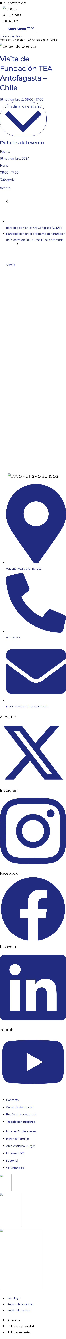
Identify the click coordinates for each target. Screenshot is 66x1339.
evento (5, 188)
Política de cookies (18, 1310)
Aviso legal (13, 1298)
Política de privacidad (20, 1304)
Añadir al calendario (23, 106)
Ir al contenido (13, 3)
